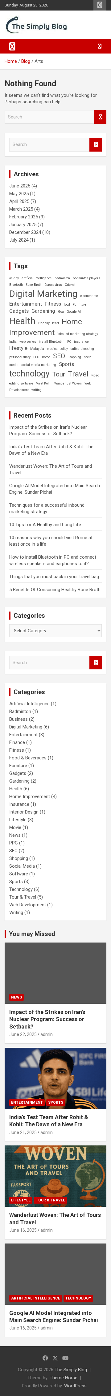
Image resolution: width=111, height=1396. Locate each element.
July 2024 (18, 240)
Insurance (19, 804)
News (15, 835)
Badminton (20, 711)
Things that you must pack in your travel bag (54, 576)
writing (36, 390)
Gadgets (19, 311)
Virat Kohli (43, 383)
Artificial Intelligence (29, 704)
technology (29, 374)
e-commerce (89, 296)
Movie (15, 827)
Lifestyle (18, 820)
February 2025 (23, 217)
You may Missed (32, 934)
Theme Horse (63, 1378)
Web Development (27, 905)
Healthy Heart (48, 323)
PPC (36, 357)
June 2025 (19, 186)
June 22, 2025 (23, 1034)
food (67, 305)
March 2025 (21, 209)
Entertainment (25, 304)
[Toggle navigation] (12, 46)
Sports (66, 364)
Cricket (70, 285)
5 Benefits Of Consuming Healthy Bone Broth (55, 589)
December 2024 (25, 232)
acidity (14, 278)
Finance (17, 742)
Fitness (53, 304)
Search (100, 117)
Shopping (74, 357)
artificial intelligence (37, 278)
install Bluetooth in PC (55, 342)
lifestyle (18, 348)
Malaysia (37, 349)
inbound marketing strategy (77, 334)
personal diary (20, 357)
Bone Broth (34, 285)
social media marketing (38, 365)
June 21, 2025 (23, 1132)
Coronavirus (53, 285)
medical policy (57, 349)
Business (18, 719)
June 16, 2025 (23, 1230)
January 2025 (22, 224)
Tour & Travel (22, 897)
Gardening (43, 311)
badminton (62, 278)
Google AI (74, 312)
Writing (16, 912)
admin (46, 1034)
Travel (78, 374)
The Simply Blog (71, 1369)
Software (18, 874)
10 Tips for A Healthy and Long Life (45, 524)
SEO (59, 356)
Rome (46, 357)
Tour (58, 374)
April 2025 (19, 201)
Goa (61, 312)
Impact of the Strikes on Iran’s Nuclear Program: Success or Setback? (47, 1019)
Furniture (79, 305)
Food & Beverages (28, 758)
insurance (81, 342)
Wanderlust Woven (68, 383)
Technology (21, 889)
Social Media (22, 866)
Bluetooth (16, 285)
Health (22, 321)
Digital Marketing (43, 294)
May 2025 (19, 193)
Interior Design (24, 812)
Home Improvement (45, 327)
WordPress (75, 1386)
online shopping (82, 349)
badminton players (86, 278)
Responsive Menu (99, 5)
